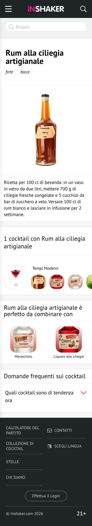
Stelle (12, 461)
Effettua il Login (46, 496)
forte (9, 72)
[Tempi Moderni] (15, 277)
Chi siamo (15, 477)
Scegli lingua (67, 446)
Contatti (63, 430)
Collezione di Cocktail (20, 446)
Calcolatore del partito (22, 430)
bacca (24, 72)
